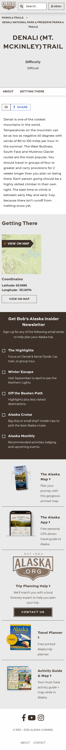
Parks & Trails (12, 18)
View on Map (19, 299)
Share (22, 107)
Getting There (32, 91)
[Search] (21, 6)
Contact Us (33, 612)
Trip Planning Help (32, 586)
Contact (39, 742)
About (8, 91)
